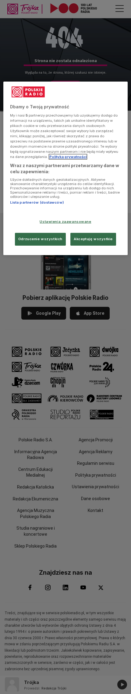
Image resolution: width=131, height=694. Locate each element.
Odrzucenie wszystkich (40, 239)
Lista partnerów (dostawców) (37, 202)
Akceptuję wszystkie (93, 239)
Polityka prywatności (68, 157)
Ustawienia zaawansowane (65, 221)
